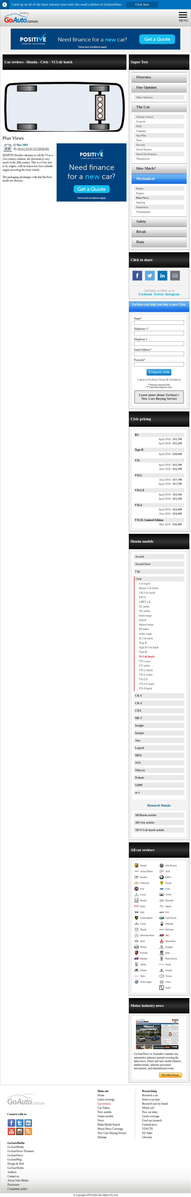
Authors (12, 1172)
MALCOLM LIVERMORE (33, 149)
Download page (170, 1074)
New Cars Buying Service (112, 1133)
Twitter (158, 294)
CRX (138, 710)
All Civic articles (144, 822)
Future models (105, 1116)
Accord (139, 556)
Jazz (137, 740)
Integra (139, 733)
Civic (139, 579)
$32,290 (170, 443)
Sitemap (102, 1137)
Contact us (13, 1176)
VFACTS (147, 1128)
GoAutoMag (14, 1159)
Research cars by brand (155, 1103)
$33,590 (170, 494)
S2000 (138, 785)
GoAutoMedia (15, 1147)
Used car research (152, 1120)
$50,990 (170, 454)
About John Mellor (18, 1180)
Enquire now (159, 372)
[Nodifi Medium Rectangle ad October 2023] (91, 200)
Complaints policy (17, 1188)
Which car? (148, 1108)
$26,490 (170, 524)
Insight (139, 725)
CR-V (138, 695)
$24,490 (170, 509)
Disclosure (13, 1184)
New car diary (150, 1112)
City (137, 571)
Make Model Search (109, 1124)
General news (149, 1124)
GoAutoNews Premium (20, 1151)
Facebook (145, 294)
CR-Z (138, 703)
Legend (139, 748)
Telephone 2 (140, 339)
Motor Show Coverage (110, 1128)
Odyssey (140, 770)
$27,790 (170, 479)
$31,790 (170, 439)
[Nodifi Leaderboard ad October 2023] (95, 48)
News (101, 1120)
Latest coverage (106, 1099)
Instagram (172, 294)
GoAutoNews (15, 1155)
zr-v (137, 792)
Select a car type (151, 1099)
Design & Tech (15, 1163)
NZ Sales (147, 1133)
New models (105, 1112)
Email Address (142, 349)
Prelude (139, 777)
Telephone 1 (141, 328)
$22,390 (170, 464)
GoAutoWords (15, 1168)
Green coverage (150, 1116)
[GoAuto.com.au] (19, 24)
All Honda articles (146, 815)
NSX (138, 762)
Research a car (150, 1095)
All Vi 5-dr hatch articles (149, 830)
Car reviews (104, 1103)
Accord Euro (142, 564)
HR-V (138, 718)
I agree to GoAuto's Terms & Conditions (159, 379)
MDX (138, 755)
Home (101, 1095)
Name (138, 318)
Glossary (147, 1137)
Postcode (139, 360)
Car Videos (104, 1108)
